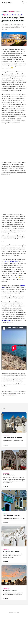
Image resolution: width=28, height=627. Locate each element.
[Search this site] (23, 2)
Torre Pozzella (5, 320)
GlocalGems (13, 395)
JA (21, 14)
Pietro (4, 11)
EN (7, 14)
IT (4, 14)
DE (12, 14)
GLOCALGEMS (6, 2)
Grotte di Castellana (11, 261)
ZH (18, 14)
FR (15, 14)
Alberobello (11, 11)
